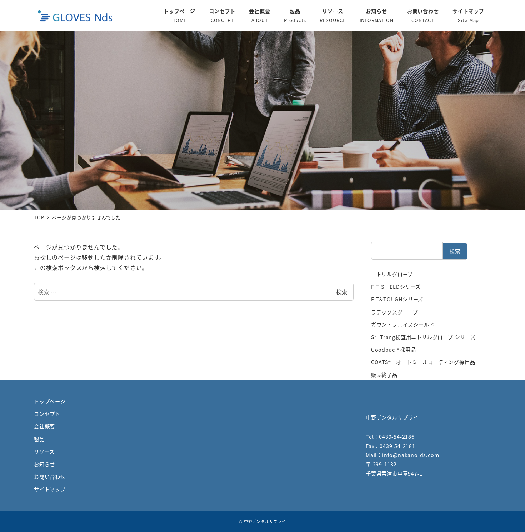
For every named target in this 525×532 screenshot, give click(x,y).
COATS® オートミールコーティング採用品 (423, 362)
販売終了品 (384, 374)
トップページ (50, 401)
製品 (39, 439)
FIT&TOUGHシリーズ (397, 299)
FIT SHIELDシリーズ (396, 286)
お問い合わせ (50, 476)
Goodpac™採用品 (393, 349)
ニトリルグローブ (392, 274)
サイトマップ (50, 489)
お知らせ (44, 464)
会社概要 (44, 426)
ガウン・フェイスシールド (403, 324)
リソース (44, 451)
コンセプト (47, 413)
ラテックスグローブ (394, 312)
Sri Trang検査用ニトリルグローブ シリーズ (423, 337)
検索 (342, 291)
